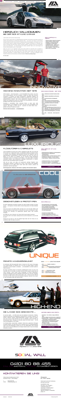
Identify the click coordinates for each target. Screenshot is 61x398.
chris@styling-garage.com (45, 386)
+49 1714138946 (48, 385)
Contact (42, 1)
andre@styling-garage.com (46, 389)
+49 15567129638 (49, 387)
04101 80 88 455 (30, 364)
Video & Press (38, 1)
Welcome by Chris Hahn (8, 1)
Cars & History (16, 1)
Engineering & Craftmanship (30, 1)
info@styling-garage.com (12, 381)
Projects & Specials (22, 1)
